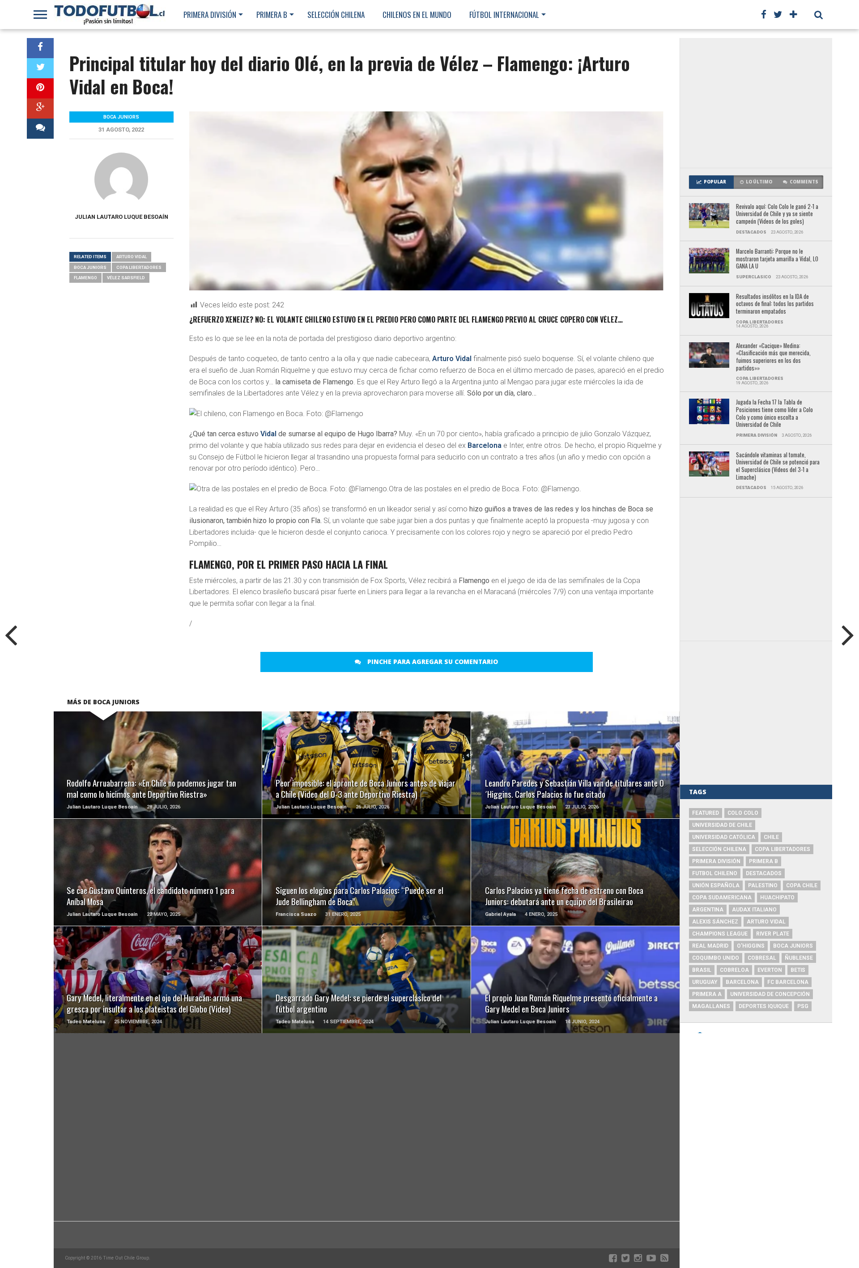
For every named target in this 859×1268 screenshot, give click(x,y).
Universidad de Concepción (770, 994)
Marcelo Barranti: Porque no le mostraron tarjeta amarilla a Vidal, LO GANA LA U (777, 259)
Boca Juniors (90, 267)
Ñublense (799, 958)
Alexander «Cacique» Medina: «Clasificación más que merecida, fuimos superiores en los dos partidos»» (773, 357)
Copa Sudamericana (722, 897)
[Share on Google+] (40, 108)
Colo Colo (742, 813)
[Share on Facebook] (40, 48)
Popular (715, 182)
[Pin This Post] (40, 88)
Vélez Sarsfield (126, 277)
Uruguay (704, 982)
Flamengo (85, 277)
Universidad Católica (723, 837)
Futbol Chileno (714, 873)
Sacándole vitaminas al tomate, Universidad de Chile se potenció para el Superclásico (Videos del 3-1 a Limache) (778, 466)
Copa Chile (801, 885)
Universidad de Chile (722, 825)
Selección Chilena (336, 14)
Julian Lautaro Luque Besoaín (121, 216)
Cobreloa (734, 970)
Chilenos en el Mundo (417, 14)
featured (705, 813)
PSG (802, 1006)
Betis (798, 970)
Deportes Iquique (764, 1006)
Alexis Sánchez (715, 922)
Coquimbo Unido (715, 958)
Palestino (763, 885)
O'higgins (751, 946)
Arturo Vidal (452, 358)
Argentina (707, 909)
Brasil (701, 970)
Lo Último (759, 182)
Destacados (764, 873)
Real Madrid (710, 946)
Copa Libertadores (139, 267)
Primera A (707, 994)
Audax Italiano (754, 909)
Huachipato (777, 897)
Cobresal (762, 958)
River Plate (772, 934)
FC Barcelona (787, 982)
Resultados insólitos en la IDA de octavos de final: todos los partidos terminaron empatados (775, 304)
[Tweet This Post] (40, 68)
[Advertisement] (756, 103)
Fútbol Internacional (504, 14)
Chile (771, 837)
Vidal (268, 434)
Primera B (271, 14)
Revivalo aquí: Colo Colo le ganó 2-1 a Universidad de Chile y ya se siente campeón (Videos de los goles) (777, 214)
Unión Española (716, 885)
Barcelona (485, 445)
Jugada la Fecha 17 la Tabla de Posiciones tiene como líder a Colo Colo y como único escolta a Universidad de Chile (774, 414)
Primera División (209, 14)
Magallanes (711, 1006)
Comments (804, 182)
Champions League (720, 934)
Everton (769, 970)
